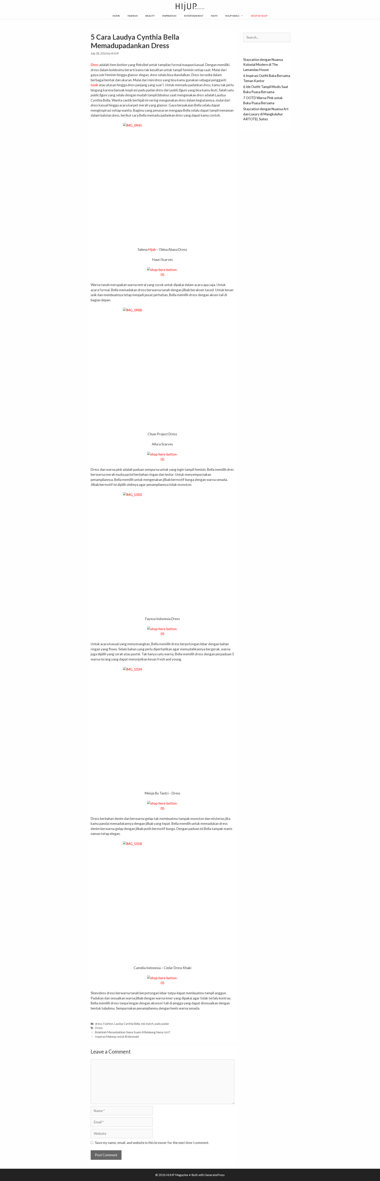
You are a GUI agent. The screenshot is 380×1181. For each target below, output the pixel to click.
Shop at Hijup (259, 15)
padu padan (162, 1023)
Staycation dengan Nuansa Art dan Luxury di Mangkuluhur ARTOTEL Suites (266, 114)
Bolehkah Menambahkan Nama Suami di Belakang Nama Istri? (132, 1032)
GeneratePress (215, 1175)
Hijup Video (232, 15)
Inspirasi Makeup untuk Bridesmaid (117, 1036)
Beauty (150, 15)
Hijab (152, 249)
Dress (95, 65)
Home (116, 15)
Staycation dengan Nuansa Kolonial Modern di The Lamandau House (263, 64)
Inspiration (169, 15)
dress (98, 1023)
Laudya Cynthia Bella (127, 1023)
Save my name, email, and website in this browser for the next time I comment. (152, 1143)
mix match (147, 1023)
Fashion (133, 15)
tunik (94, 85)
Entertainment (193, 15)
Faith (214, 15)
